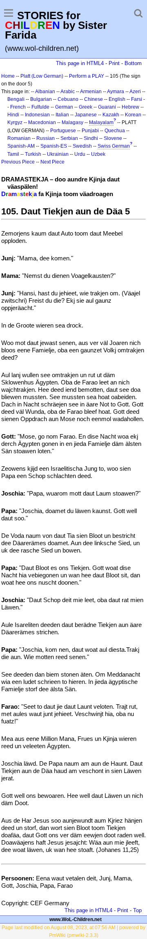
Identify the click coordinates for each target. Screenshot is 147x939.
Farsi (136, 99)
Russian (45, 138)
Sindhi (91, 138)
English (117, 99)
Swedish (82, 146)
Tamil (13, 154)
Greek (85, 107)
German (64, 107)
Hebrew (130, 107)
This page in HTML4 (80, 63)
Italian (62, 115)
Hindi (13, 115)
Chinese (93, 99)
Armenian (91, 91)
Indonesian (37, 115)
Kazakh (110, 115)
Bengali (15, 99)
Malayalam (101, 122)
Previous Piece (18, 162)
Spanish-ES (53, 146)
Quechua (115, 130)
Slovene (113, 138)
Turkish (33, 154)
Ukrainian (58, 154)
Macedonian (42, 122)
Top (137, 910)
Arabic (67, 91)
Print (114, 63)
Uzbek (98, 154)
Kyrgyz (14, 122)
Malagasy (72, 122)
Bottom (133, 63)
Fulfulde (40, 107)
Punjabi (90, 130)
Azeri (135, 91)
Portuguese (63, 130)
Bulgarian (41, 99)
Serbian (69, 138)
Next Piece (52, 162)
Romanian (19, 138)
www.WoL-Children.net (75, 919)
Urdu (79, 154)
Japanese (86, 115)
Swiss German (114, 146)
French (18, 107)
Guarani (107, 107)
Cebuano (68, 99)
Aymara (115, 91)
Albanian (45, 91)
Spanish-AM (21, 146)
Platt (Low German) (41, 76)
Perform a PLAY (86, 76)
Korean (133, 115)
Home (8, 76)
